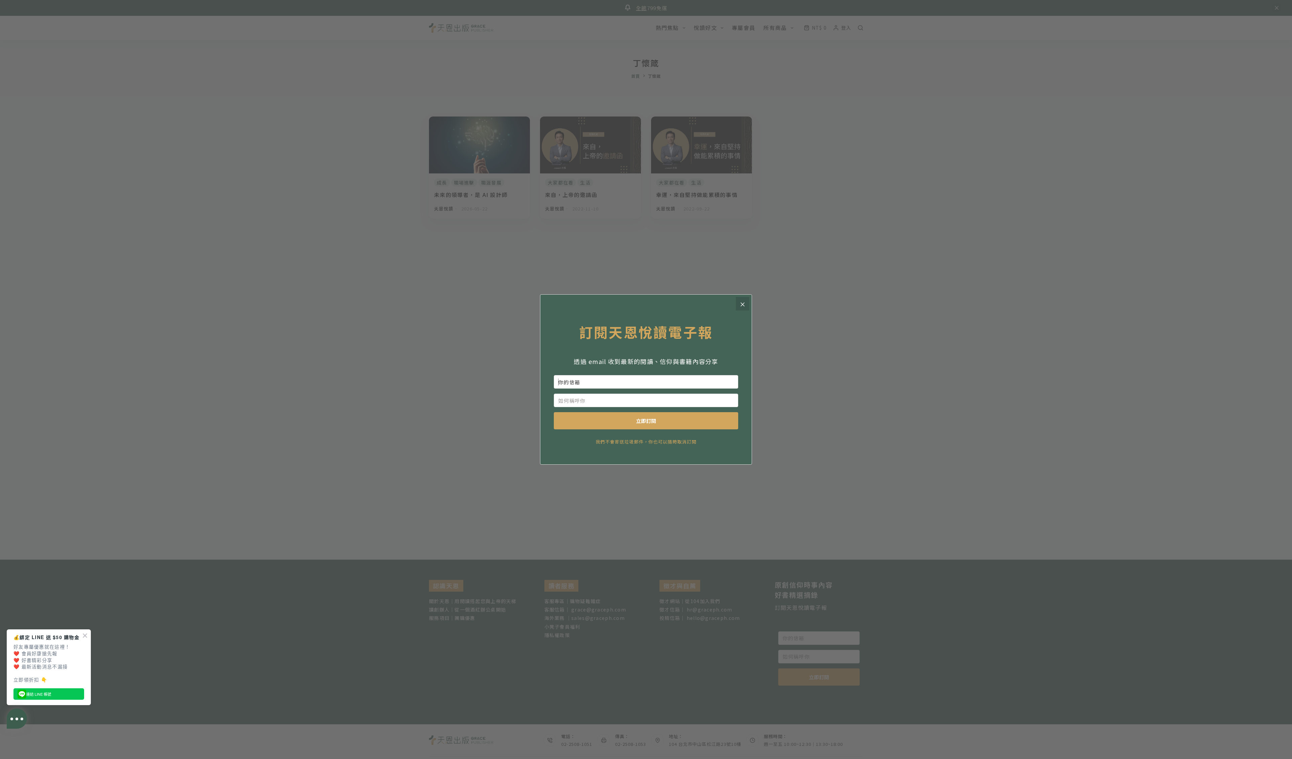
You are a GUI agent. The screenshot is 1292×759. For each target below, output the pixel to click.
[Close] (742, 303)
